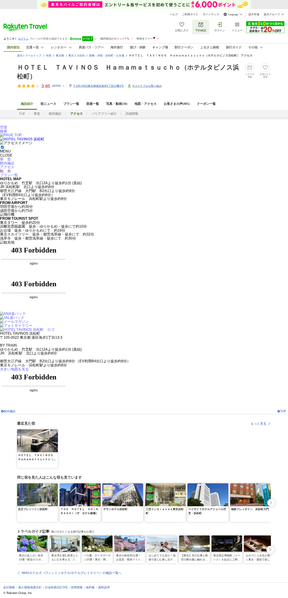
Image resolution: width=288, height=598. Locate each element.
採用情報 (77, 587)
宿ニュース (48, 103)
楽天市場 (253, 14)
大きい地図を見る (14, 369)
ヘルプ (173, 14)
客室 (37, 113)
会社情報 (9, 587)
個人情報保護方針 (30, 587)
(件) (56, 86)
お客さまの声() (177, 103)
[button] (55, 432)
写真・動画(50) (116, 103)
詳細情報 (132, 113)
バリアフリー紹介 (104, 113)
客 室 (5, 159)
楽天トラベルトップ (29, 55)
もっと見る (258, 423)
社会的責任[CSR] (56, 587)
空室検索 (3, 129)
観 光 (5, 171)
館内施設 (55, 113)
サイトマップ (211, 14)
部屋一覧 (92, 103)
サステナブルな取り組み (147, 85)
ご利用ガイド (190, 14)
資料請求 (104, 587)
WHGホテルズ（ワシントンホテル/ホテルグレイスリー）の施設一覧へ (72, 573)
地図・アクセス (146, 103)
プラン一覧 (71, 103)
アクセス (7, 167)
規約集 (90, 587)
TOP (22, 113)
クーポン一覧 (206, 103)
